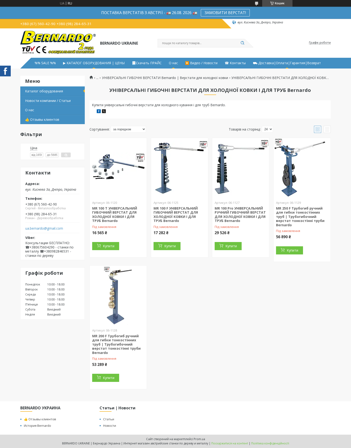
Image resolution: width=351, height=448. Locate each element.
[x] (104, 112)
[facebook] (99, 112)
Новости (109, 425)
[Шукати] (242, 43)
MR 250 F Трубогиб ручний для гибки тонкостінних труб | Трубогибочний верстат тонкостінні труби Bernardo (300, 216)
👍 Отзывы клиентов (42, 119)
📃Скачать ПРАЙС (147, 63)
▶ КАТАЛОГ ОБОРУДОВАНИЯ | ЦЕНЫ (94, 63)
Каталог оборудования (44, 91)
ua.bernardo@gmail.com (44, 228)
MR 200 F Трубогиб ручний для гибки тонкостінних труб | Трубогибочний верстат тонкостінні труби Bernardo (116, 344)
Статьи (108, 419)
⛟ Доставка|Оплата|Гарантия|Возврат (287, 63)
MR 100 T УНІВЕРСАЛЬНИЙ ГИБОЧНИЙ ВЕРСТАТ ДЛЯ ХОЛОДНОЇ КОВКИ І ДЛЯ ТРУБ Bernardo (114, 214)
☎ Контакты (235, 63)
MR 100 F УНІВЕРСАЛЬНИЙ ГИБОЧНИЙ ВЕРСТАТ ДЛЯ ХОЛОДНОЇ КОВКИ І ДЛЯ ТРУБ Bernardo (176, 214)
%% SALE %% (45, 63)
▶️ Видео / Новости (201, 63)
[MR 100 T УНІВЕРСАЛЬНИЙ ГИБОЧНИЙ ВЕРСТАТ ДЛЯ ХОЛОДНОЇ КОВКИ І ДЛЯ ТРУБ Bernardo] (118, 168)
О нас (173, 63)
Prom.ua (199, 439)
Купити (108, 246)
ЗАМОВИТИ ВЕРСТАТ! (225, 12)
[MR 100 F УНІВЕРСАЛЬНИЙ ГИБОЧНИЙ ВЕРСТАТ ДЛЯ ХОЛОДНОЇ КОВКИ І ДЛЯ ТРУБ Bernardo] (179, 168)
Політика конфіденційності (270, 443)
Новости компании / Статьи (48, 100)
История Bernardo (37, 425)
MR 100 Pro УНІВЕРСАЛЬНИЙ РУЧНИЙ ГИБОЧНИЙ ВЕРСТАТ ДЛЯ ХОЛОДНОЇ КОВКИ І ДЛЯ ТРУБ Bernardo (240, 214)
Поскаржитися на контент (229, 443)
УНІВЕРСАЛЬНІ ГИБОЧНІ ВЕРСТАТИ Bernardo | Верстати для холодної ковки (165, 78)
